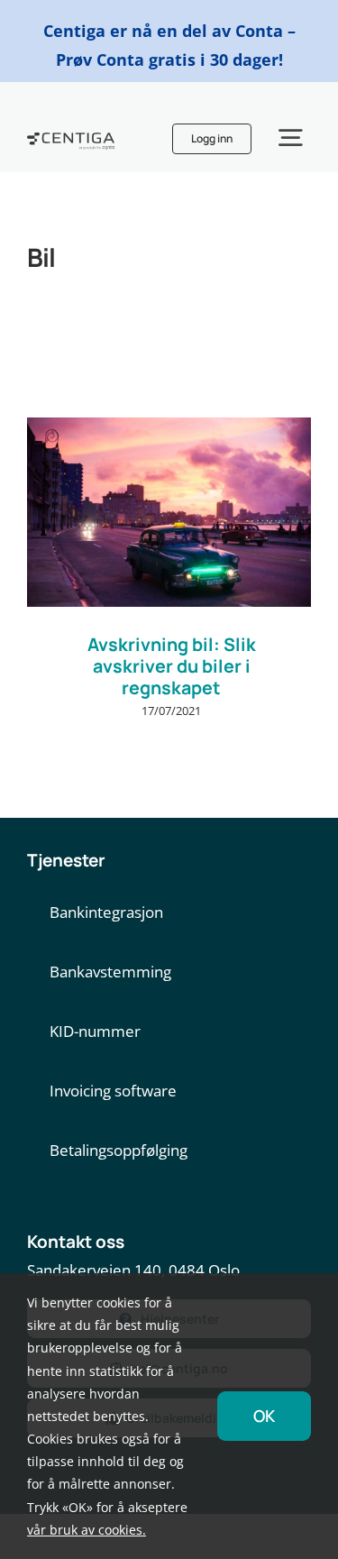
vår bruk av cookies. (86, 1529)
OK (264, 1415)
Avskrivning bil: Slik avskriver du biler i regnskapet (171, 665)
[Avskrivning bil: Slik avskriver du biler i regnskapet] (169, 512)
